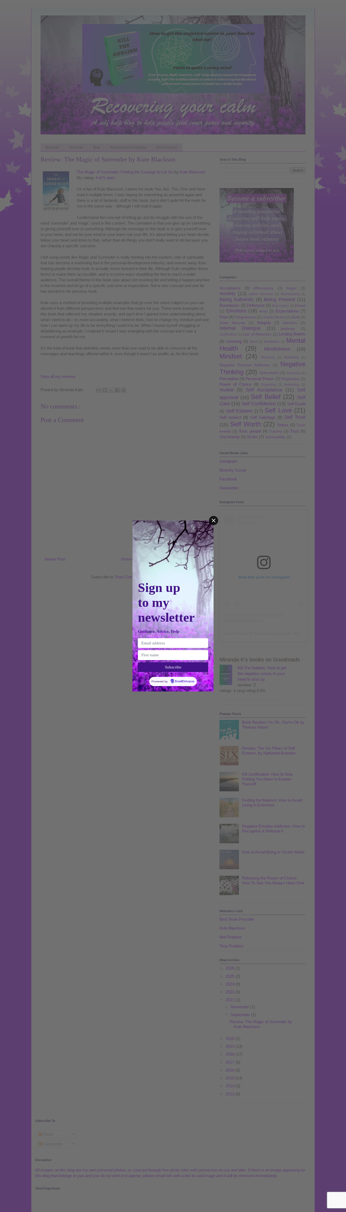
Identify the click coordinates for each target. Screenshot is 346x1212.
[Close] (213, 520)
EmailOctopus (184, 681)
